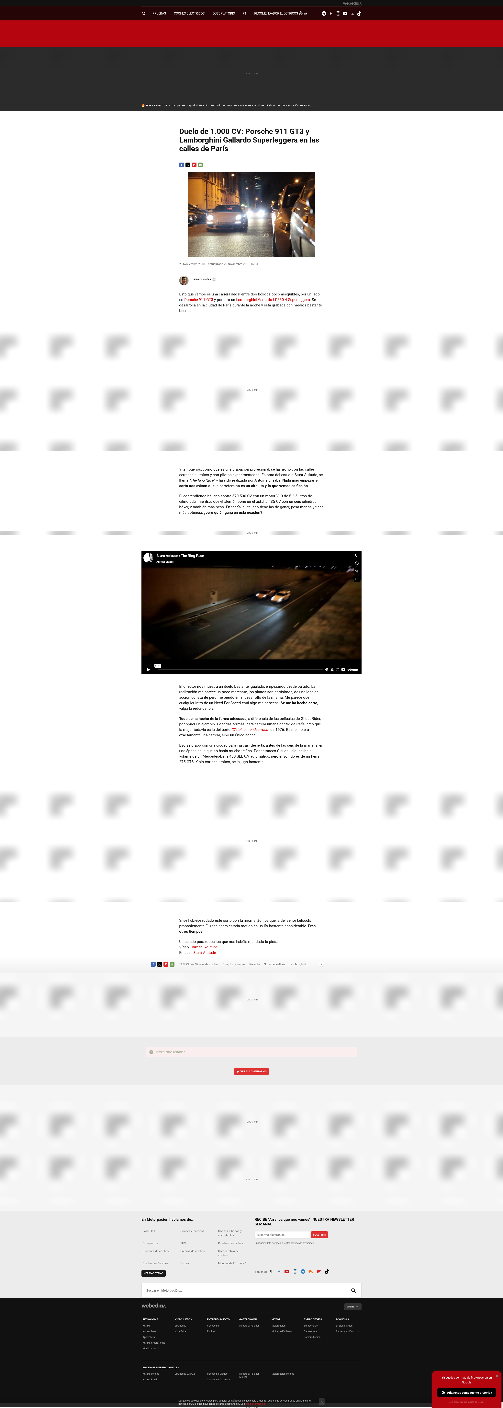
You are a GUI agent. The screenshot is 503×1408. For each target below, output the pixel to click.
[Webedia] (352, 3)
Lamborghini (297, 964)
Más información (255, 1403)
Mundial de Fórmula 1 (232, 1263)
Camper (176, 105)
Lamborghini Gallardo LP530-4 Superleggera (273, 299)
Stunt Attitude (204, 952)
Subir (350, 1306)
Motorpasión (278, 1325)
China (206, 105)
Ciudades (271, 105)
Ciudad (256, 105)
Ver (253, 1071)
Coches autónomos (156, 1263)
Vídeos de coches (207, 964)
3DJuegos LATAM (185, 1373)
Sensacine (213, 1325)
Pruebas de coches (230, 1243)
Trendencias (311, 1325)
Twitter (352, 13)
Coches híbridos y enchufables (230, 1233)
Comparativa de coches (228, 1253)
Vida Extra (180, 1331)
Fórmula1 (149, 1231)
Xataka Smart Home (154, 1342)
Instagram (338, 13)
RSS (311, 1271)
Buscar (353, 1290)
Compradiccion (312, 1337)
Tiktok (359, 13)
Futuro (184, 1263)
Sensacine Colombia (218, 1379)
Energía (308, 105)
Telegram (323, 13)
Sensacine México (217, 1373)
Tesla (218, 105)
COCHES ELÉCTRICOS (189, 13)
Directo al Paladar (249, 1325)
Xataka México (151, 1373)
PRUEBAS (159, 13)
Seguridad (191, 105)
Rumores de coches (156, 1251)
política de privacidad (302, 1243)
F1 (244, 13)
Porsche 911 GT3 (198, 299)
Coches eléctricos (192, 1231)
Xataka (147, 1325)
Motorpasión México (283, 1373)
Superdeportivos (274, 964)
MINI (229, 105)
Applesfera (149, 1337)
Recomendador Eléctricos (276, 13)
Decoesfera (310, 1331)
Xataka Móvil (150, 1331)
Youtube (345, 13)
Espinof (211, 1331)
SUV (183, 1243)
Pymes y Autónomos (347, 1331)
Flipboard (194, 165)
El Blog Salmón (344, 1325)
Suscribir (319, 1234)
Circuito (242, 105)
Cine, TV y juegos (234, 964)
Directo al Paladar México (249, 1375)
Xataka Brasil (150, 1379)
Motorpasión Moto (282, 1331)
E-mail (200, 165)
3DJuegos (180, 1325)
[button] (203, 279)
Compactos (150, 1243)
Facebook (331, 13)
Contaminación (290, 105)
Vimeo (197, 947)
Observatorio (224, 13)
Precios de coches (192, 1251)
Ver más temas (153, 1273)
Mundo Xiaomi (151, 1348)
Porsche (254, 964)
